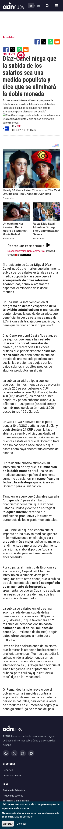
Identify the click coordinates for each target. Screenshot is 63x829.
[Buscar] (47, 5)
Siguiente (9, 54)
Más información (24, 816)
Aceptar (7, 823)
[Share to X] (43, 41)
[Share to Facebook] (37, 41)
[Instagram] (23, 753)
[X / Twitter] (14, 753)
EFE (19, 126)
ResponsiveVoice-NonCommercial (26, 251)
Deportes (8, 770)
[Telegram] (31, 753)
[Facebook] (6, 753)
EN (38, 5)
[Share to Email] (57, 41)
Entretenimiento (12, 775)
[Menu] (56, 5)
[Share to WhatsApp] (50, 41)
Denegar (21, 823)
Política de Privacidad (14, 790)
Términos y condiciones (16, 800)
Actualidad (9, 37)
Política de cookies (13, 795)
